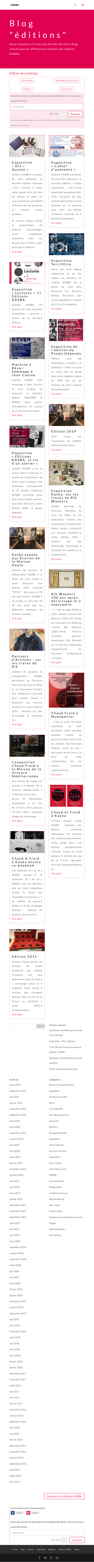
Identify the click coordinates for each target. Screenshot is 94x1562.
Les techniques (56, 1181)
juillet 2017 (15, 1385)
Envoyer (75, 113)
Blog (22, 1549)
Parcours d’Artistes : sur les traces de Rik (26, 661)
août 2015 (14, 1469)
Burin (52, 1102)
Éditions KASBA (65, 1549)
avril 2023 (14, 1151)
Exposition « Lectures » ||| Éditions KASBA (26, 294)
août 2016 (14, 1427)
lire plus (17, 251)
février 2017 (15, 1403)
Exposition (54, 1139)
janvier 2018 (16, 1367)
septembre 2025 (17, 1090)
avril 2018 (14, 1349)
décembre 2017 (17, 1373)
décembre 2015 (17, 1445)
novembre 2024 (17, 1108)
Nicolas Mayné (56, 1199)
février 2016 (15, 1439)
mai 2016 (14, 1433)
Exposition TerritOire (61, 262)
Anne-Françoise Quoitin (61, 1084)
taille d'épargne (57, 1229)
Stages (52, 1223)
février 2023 (15, 1163)
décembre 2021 (17, 1205)
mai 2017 (14, 1391)
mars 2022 (14, 1193)
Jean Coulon (55, 1163)
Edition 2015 (24, 956)
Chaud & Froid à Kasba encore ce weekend (26, 861)
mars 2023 (14, 1157)
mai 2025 (14, 1096)
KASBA (53, 1175)
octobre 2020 (16, 1253)
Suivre (19, 1513)
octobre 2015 (16, 1457)
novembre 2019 (17, 1301)
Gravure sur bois (57, 1151)
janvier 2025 (16, 1102)
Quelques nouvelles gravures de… (66, 1217)
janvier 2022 (16, 1199)
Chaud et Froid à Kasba (65, 814)
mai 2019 (14, 1319)
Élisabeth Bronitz (58, 1133)
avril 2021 (14, 1235)
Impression (54, 1157)
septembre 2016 (17, 1421)
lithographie (55, 1187)
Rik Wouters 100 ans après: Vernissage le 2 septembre (66, 599)
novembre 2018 (17, 1331)
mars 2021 (14, 1241)
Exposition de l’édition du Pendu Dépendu (66, 350)
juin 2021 (14, 1229)
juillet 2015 (15, 1475)
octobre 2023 (16, 1139)
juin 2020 (14, 1271)
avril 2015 (14, 1481)
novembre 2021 (17, 1211)
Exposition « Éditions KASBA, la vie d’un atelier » (25, 458)
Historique (41, 1549)
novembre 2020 (17, 1247)
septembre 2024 (17, 1114)
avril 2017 (14, 1397)
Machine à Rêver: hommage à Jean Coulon (24, 370)
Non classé (54, 1205)
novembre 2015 (17, 1451)
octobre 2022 (16, 1175)
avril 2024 (14, 1120)
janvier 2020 (16, 1295)
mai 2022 (14, 1181)
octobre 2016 (16, 1415)
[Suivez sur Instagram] (28, 1513)
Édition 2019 (64, 431)
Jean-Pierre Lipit (57, 1169)
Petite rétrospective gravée (63, 1069)
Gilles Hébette (56, 1144)
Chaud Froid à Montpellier (64, 714)
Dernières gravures (59, 1114)
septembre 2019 (17, 1313)
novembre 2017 (17, 1379)
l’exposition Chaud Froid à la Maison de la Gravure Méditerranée (26, 769)
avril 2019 (14, 1325)
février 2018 (15, 1361)
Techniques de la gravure (66, 80)
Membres (51, 1549)
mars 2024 (14, 1126)
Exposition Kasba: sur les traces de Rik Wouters (65, 496)
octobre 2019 (16, 1307)
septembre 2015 (17, 1463)
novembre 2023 (17, 1133)
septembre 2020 (17, 1259)
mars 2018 (14, 1355)
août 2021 (14, 1223)
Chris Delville (56, 1108)
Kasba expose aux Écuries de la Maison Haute (26, 560)
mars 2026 (14, 1084)
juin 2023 (14, 1144)
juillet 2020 (15, 1265)
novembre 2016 (17, 1409)
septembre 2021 (17, 1217)
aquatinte (54, 1090)
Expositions (66, 89)
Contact (31, 1549)
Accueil (15, 1549)
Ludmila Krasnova (58, 1193)
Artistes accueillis (58, 1096)
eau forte (54, 1120)
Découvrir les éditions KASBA (64, 1496)
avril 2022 (14, 1187)
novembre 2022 (17, 1169)
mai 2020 (14, 1277)
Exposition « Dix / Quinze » (22, 165)
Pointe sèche (55, 1211)
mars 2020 (14, 1283)
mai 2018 (14, 1343)
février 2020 (15, 1289)
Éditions (27, 89)
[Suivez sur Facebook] (13, 1513)
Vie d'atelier (27, 80)
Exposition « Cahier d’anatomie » (63, 165)
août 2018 (14, 1337)
